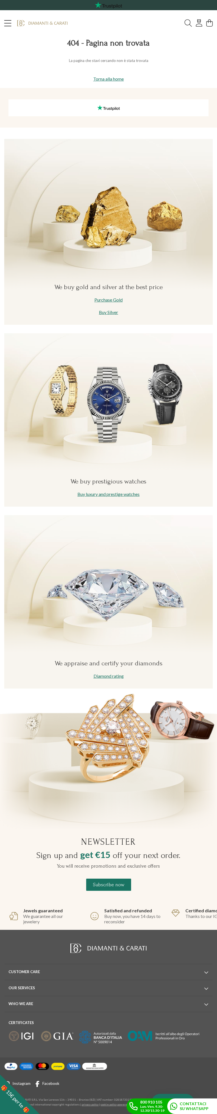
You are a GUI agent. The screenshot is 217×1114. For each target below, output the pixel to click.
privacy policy (90, 1104)
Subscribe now (108, 884)
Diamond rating (109, 676)
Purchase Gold (108, 299)
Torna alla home (108, 78)
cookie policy (109, 1104)
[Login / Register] (199, 23)
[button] (20, 1094)
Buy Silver (108, 312)
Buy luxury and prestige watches (108, 494)
